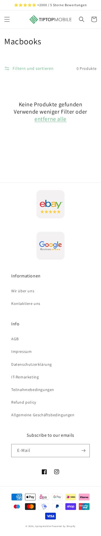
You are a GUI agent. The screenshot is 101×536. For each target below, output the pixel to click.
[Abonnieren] (83, 450)
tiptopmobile (43, 526)
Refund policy (23, 402)
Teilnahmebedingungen (32, 389)
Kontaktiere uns (25, 303)
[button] (7, 19)
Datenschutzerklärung (31, 364)
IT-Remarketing (25, 376)
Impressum (21, 351)
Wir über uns (22, 290)
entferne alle (50, 119)
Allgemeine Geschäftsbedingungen (43, 414)
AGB (15, 338)
